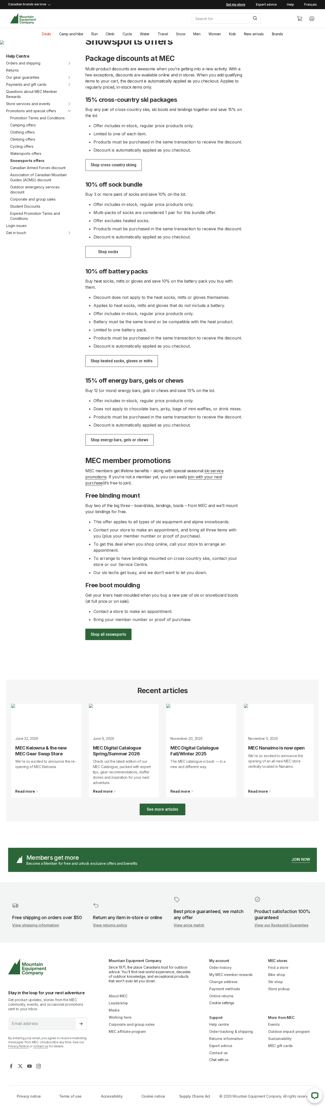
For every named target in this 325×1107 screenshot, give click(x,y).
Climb (110, 34)
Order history (220, 967)
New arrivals (254, 34)
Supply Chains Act (194, 1096)
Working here (120, 1017)
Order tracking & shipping (231, 1031)
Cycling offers (22, 146)
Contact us (218, 1053)
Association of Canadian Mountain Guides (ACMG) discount (38, 177)
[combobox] (240, 18)
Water (145, 34)
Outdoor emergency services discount (35, 189)
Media (114, 1010)
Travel (163, 34)
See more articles (162, 809)
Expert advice (266, 4)
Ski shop (275, 982)
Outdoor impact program (289, 1031)
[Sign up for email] (81, 1023)
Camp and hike (71, 34)
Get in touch (16, 233)
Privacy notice (29, 1096)
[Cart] (300, 18)
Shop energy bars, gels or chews (119, 439)
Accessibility (111, 1096)
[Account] (312, 18)
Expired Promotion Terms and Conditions (35, 216)
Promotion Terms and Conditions (37, 118)
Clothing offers (22, 132)
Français (310, 4)
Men (196, 34)
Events (274, 1024)
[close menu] (66, 110)
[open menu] (66, 63)
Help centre (219, 1024)
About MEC (118, 996)
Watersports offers (25, 153)
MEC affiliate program (127, 1031)
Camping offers (23, 125)
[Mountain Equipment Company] (49, 966)
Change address (223, 982)
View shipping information (35, 925)
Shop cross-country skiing (113, 164)
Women (214, 34)
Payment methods (224, 989)
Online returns (221, 996)
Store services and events (28, 104)
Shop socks (108, 251)
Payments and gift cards (26, 84)
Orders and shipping (23, 63)
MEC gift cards (280, 1046)
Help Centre (17, 56)
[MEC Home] (23, 18)
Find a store (278, 967)
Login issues (16, 225)
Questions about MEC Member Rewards (31, 94)
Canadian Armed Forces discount (38, 168)
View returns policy (110, 925)
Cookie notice (153, 1096)
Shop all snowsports (108, 634)
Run (94, 34)
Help (290, 4)
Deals (46, 34)
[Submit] (255, 18)
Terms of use (70, 1096)
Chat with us (219, 1059)
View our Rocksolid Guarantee (281, 925)
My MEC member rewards (231, 974)
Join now (300, 859)
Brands (277, 34)
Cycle (127, 34)
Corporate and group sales (33, 199)
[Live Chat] (314, 1095)
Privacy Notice (18, 1046)
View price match (189, 925)
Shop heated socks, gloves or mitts (122, 360)
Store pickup (279, 989)
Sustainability (279, 1038)
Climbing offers (22, 139)
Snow (180, 34)
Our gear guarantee (22, 77)
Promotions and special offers (31, 111)
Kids (232, 34)
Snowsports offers (27, 160)
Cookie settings (221, 1003)
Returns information (226, 1038)
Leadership (118, 1003)
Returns (12, 70)
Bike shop (276, 974)
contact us (40, 1046)
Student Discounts (25, 206)
